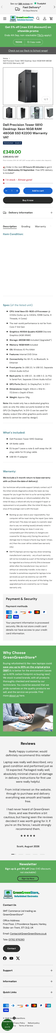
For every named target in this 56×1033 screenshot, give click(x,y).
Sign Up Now (28, 878)
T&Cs (41, 35)
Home (5, 58)
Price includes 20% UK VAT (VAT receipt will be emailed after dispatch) (27, 160)
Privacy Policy (19, 1023)
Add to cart (38, 190)
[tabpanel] (28, 410)
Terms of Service (26, 1025)
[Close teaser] (14, 1018)
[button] (7, 1025)
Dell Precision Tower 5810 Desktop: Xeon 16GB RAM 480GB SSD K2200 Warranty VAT (27, 62)
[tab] (10, 226)
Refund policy (34, 1023)
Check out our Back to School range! (28, 50)
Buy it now (28, 200)
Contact (11, 948)
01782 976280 (16, 939)
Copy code (35, 42)
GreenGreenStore (17, 1018)
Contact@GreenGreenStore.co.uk (28, 933)
